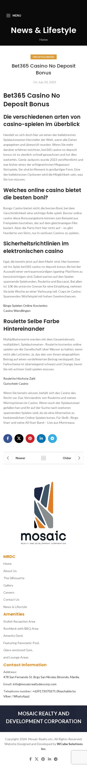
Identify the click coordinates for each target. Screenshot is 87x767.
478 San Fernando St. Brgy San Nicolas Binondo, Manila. (41, 677)
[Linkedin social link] (41, 438)
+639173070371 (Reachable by (54, 691)
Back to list (43, 458)
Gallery (8, 585)
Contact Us (11, 599)
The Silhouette (14, 578)
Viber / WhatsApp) (16, 696)
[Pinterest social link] (30, 438)
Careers (8, 592)
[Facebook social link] (7, 438)
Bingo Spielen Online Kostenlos (25, 305)
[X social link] (18, 438)
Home (43, 39)
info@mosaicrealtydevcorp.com (34, 684)
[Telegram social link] (52, 438)
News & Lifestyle (15, 607)
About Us (10, 571)
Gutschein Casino (15, 383)
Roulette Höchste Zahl (19, 378)
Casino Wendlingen (17, 311)
